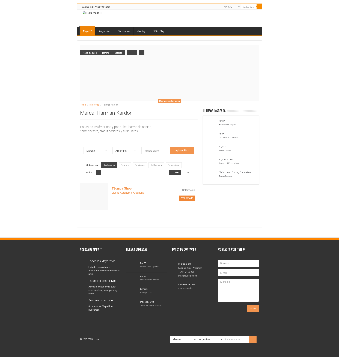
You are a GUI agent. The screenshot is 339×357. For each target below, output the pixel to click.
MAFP (222, 120)
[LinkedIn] (214, 6)
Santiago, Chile (225, 150)
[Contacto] (220, 6)
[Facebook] (207, 6)
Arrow (221, 133)
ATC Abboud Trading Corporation (235, 172)
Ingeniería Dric (226, 159)
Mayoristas (104, 31)
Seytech (222, 146)
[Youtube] (217, 6)
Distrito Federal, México (228, 137)
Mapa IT (87, 31)
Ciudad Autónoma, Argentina (128, 192)
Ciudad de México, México (229, 163)
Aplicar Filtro (182, 150)
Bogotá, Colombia (225, 176)
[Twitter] (211, 6)
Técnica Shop (122, 188)
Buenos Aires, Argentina (228, 124)
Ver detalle (187, 198)
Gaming (141, 31)
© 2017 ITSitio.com (89, 339)
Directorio (94, 105)
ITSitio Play (158, 31)
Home (83, 105)
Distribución (124, 31)
